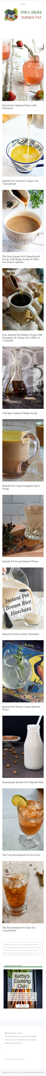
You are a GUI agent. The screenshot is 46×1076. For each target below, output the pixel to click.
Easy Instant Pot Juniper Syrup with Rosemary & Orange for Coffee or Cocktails (22, 337)
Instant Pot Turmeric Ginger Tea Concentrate (20, 182)
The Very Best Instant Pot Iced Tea (21, 854)
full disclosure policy (31, 953)
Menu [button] (23, 4)
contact (21, 1059)
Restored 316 (39, 1072)
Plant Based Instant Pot (23, 14)
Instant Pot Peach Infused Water (20, 561)
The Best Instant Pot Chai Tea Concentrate (19, 929)
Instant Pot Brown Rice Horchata (20, 634)
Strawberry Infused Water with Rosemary (19, 107)
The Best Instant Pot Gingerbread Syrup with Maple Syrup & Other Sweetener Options (21, 259)
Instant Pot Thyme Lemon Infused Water (21, 708)
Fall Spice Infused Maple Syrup (19, 413)
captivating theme (24, 1072)
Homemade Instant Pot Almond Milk (22, 782)
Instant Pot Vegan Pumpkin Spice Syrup (21, 487)
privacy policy (11, 1059)
